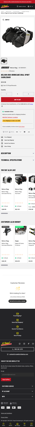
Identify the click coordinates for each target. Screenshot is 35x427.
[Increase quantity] (28, 94)
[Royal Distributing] (5, 6)
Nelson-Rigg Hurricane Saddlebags (18, 192)
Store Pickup (17, 335)
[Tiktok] (28, 343)
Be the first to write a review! (17, 301)
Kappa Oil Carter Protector (19, 244)
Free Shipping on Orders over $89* (19, 1)
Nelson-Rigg (13, 67)
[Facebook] (20, 344)
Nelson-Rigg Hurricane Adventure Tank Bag (7, 244)
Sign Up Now (6, 379)
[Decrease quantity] (6, 94)
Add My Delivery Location (10, 117)
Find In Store (21, 126)
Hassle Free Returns (17, 329)
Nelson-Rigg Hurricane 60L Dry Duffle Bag (6, 192)
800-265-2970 (19, 349)
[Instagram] (24, 344)
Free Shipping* (17, 315)
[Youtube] (33, 344)
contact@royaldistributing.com (18, 354)
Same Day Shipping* (17, 322)
